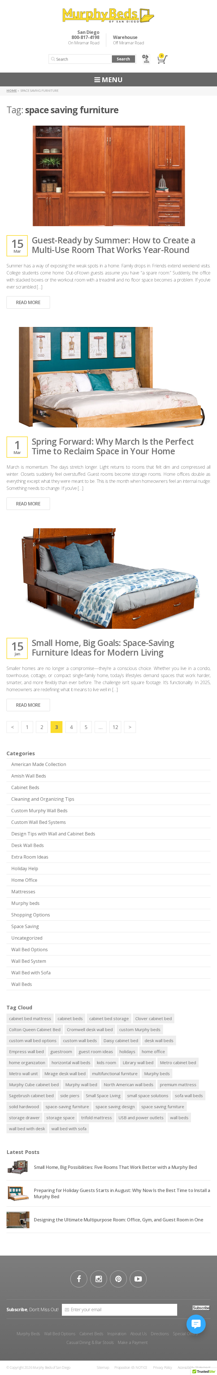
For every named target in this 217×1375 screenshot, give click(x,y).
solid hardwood (24, 1106)
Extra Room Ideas (29, 857)
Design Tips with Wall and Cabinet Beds (53, 834)
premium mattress (178, 1084)
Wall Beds (21, 984)
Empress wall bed (26, 1051)
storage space (60, 1117)
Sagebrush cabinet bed (31, 1095)
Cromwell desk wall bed (90, 1029)
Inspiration (116, 1333)
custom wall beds (80, 1040)
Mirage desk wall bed (65, 1073)
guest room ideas (96, 1051)
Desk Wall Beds (27, 845)
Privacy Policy (162, 1367)
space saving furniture (162, 1106)
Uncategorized (26, 938)
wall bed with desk (27, 1128)
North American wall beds (128, 1084)
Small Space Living (103, 1095)
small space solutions (147, 1095)
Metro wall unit (23, 1073)
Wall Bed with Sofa (31, 973)
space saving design (115, 1106)
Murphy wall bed (81, 1084)
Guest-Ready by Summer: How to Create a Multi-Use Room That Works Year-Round (114, 245)
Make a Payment (132, 1342)
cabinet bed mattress (30, 1018)
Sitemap (103, 1367)
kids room (106, 1062)
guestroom (61, 1051)
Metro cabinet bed (178, 1062)
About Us (138, 1333)
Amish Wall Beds (28, 776)
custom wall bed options (33, 1040)
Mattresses (23, 892)
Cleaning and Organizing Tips (42, 799)
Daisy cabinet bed (120, 1040)
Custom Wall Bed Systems (38, 822)
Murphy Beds (28, 1333)
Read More (28, 302)
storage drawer (24, 1117)
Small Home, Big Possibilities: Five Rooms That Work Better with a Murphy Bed (115, 1167)
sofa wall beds (189, 1095)
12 (115, 727)
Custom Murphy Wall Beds (39, 810)
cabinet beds (70, 1018)
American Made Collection (38, 764)
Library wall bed (138, 1062)
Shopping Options (30, 915)
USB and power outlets (141, 1117)
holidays (127, 1051)
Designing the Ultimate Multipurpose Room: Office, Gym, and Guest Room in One (118, 1220)
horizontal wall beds (71, 1062)
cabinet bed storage (109, 1018)
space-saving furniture (67, 1106)
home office (153, 1051)
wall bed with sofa (68, 1128)
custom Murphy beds (139, 1029)
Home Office (24, 880)
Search (123, 59)
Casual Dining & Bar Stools (90, 1342)
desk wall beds (159, 1040)
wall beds (179, 1117)
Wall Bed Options (29, 949)
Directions (160, 1333)
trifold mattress (96, 1117)
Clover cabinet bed (153, 1018)
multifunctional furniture (115, 1073)
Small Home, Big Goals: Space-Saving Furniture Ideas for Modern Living (103, 647)
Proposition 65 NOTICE (130, 1367)
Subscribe (201, 1308)
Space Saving (25, 926)
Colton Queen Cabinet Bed (34, 1029)
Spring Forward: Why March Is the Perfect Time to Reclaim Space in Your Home (113, 446)
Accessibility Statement (194, 1367)
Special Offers (185, 1333)
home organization (27, 1062)
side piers (69, 1095)
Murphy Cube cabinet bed (34, 1084)
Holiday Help (24, 868)
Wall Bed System (28, 961)
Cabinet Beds (25, 787)
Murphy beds (25, 903)
